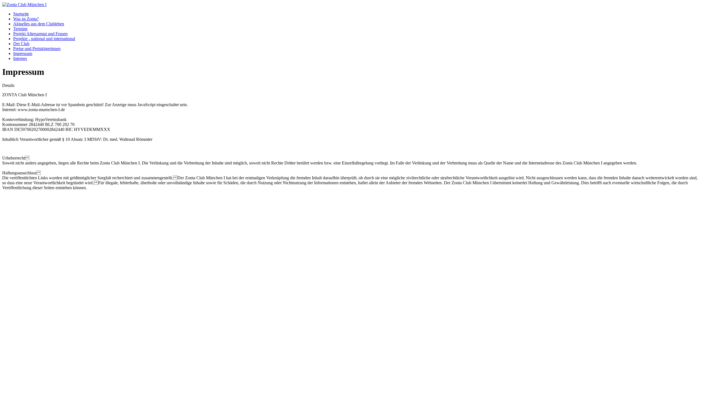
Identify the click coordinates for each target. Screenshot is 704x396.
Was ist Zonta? (26, 18)
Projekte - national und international (44, 38)
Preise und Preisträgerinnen (37, 48)
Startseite (21, 14)
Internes (20, 58)
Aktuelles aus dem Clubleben (38, 23)
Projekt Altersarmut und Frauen (40, 33)
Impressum (22, 53)
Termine (20, 28)
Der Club (21, 43)
